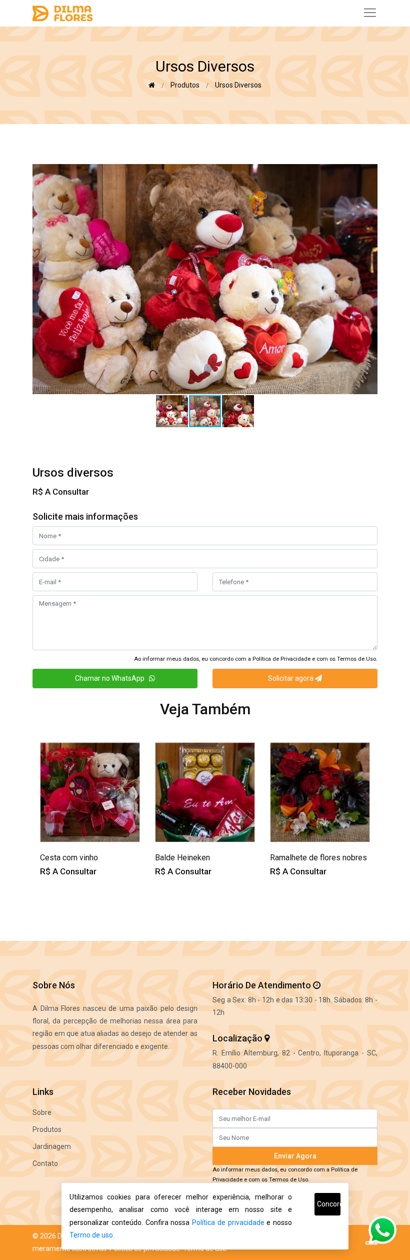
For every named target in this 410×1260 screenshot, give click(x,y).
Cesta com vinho (69, 857)
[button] (368, 173)
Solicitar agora (291, 678)
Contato (45, 1163)
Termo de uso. (92, 1235)
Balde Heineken (182, 857)
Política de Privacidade (281, 659)
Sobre (42, 1112)
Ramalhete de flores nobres (318, 857)
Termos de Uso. (357, 659)
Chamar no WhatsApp (112, 678)
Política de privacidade (228, 1222)
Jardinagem (51, 1146)
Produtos (185, 85)
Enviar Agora (295, 1156)
